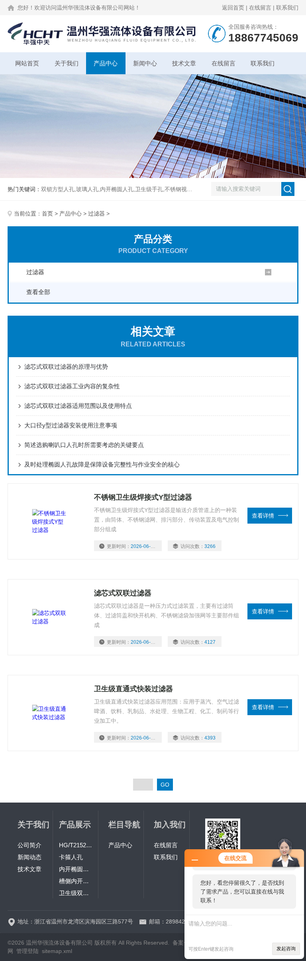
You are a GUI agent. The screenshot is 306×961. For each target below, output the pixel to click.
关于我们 (66, 63)
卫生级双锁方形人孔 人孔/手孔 (75, 893)
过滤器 (96, 213)
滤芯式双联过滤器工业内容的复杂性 (72, 386)
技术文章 (184, 63)
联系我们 (287, 7)
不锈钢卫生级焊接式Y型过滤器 (143, 497)
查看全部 (38, 292)
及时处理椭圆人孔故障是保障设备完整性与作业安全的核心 (102, 464)
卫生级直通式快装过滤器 (133, 689)
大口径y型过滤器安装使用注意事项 (70, 425)
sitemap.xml (57, 951)
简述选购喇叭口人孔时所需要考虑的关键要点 (84, 444)
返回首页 (233, 7)
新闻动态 (29, 857)
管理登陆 (27, 951)
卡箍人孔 (71, 857)
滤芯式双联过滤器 (122, 593)
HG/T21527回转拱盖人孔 (75, 845)
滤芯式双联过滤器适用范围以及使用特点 (78, 405)
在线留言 (260, 7)
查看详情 (263, 515)
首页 (47, 213)
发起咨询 (286, 948)
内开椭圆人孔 (75, 869)
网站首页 (27, 63)
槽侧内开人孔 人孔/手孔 (75, 881)
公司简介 (29, 845)
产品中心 (106, 63)
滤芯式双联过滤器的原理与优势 (66, 366)
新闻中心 (145, 63)
